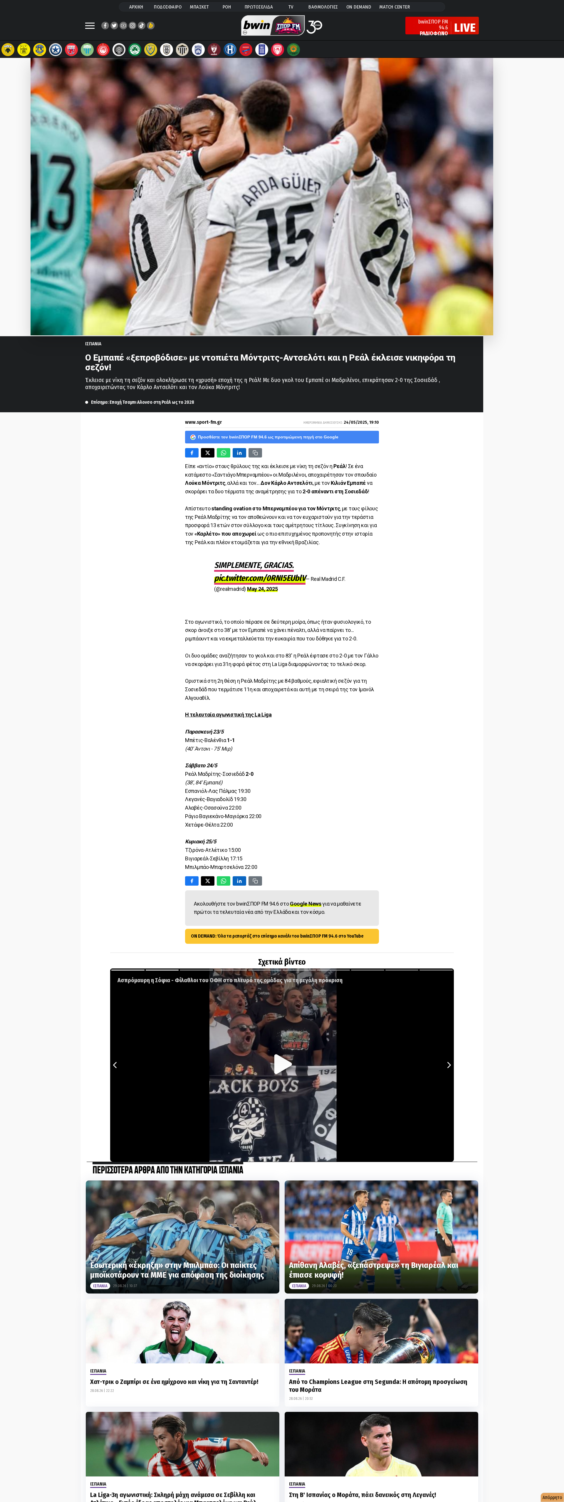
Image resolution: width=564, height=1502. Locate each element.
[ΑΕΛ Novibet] (214, 49)
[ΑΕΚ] (7, 49)
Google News (305, 904)
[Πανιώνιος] (245, 49)
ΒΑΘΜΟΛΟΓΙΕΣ (323, 7)
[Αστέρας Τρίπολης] (39, 49)
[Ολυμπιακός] (103, 49)
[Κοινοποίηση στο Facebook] (192, 453)
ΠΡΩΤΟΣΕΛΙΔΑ (259, 7)
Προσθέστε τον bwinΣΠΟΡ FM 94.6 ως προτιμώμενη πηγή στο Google (268, 437)
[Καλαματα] (182, 49)
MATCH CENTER (394, 7)
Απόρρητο (552, 1497)
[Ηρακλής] (230, 49)
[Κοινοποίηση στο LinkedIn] (239, 453)
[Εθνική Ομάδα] (261, 49)
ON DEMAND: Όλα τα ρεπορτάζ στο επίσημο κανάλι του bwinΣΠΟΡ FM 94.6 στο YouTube (277, 936)
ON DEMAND (358, 7)
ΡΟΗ (227, 7)
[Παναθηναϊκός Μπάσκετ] (293, 49)
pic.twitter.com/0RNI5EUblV (260, 578)
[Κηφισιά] (198, 49)
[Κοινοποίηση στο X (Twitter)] (207, 453)
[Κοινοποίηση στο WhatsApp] (223, 453)
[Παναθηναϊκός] (134, 49)
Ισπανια (93, 344)
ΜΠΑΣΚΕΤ (199, 7)
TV (290, 7)
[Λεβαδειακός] (87, 49)
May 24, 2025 (262, 589)
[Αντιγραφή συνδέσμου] (255, 453)
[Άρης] (23, 49)
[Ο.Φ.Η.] (119, 49)
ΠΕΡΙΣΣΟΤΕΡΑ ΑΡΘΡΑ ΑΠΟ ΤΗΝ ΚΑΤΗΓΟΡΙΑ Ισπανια (168, 1170)
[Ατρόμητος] (55, 49)
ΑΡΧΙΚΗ (136, 7)
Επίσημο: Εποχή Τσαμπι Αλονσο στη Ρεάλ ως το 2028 (142, 402)
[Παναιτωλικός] (150, 49)
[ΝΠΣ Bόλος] (71, 49)
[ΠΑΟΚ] (166, 49)
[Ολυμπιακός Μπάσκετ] (277, 49)
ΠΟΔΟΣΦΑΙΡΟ (168, 7)
